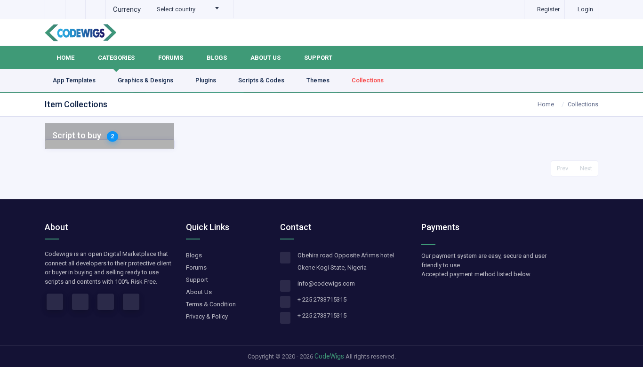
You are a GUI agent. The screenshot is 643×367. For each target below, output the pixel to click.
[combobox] (190, 9)
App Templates (75, 80)
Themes (318, 80)
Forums (170, 57)
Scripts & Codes (262, 80)
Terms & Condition (211, 304)
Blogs (217, 57)
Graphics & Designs (146, 80)
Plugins (206, 80)
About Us (265, 57)
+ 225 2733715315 (321, 299)
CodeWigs (329, 356)
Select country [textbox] (176, 9)
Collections (368, 80)
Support (318, 57)
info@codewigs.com (326, 283)
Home (65, 57)
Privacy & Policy (207, 316)
